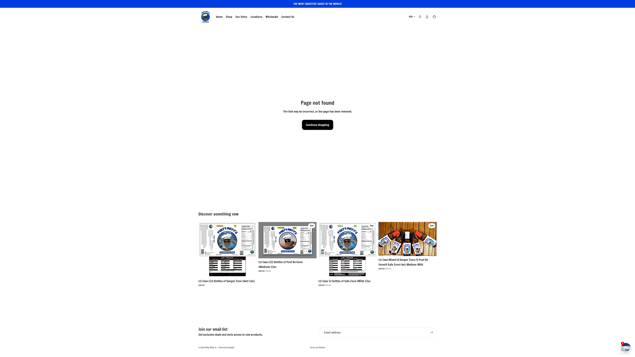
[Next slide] (251, 249)
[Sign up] (431, 332)
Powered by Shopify (226, 347)
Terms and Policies (317, 347)
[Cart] (434, 16)
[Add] (251, 272)
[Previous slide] (203, 249)
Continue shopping (317, 125)
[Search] (420, 16)
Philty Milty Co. (211, 347)
